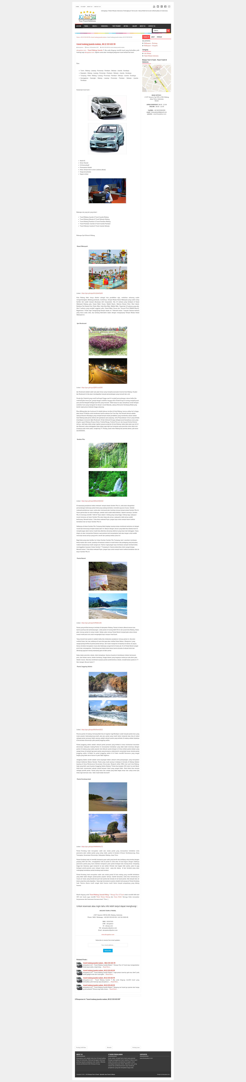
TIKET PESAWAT (116, 26)
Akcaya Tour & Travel (117, 894)
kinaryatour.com (166, 1074)
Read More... (107, 967)
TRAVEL (86, 26)
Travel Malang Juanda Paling (99, 894)
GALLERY (134, 26)
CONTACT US (151, 26)
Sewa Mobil (117, 897)
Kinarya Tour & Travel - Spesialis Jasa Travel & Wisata (101, 1074)
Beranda (109, 1047)
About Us (89, 6)
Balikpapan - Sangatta (151, 45)
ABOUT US (142, 26)
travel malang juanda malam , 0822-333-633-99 (99, 963)
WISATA (94, 26)
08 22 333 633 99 (106, 47)
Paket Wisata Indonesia (151, 56)
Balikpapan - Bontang (150, 43)
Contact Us (97, 6)
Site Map (83, 6)
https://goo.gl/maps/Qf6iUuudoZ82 (92, 387)
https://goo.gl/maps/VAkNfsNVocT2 (92, 846)
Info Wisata (147, 53)
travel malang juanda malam (117, 47)
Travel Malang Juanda (95, 50)
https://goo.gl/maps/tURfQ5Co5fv (92, 623)
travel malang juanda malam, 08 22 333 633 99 (99, 978)
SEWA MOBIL (104, 26)
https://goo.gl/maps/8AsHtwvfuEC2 (92, 729)
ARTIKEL (126, 26)
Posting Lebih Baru (81, 1047)
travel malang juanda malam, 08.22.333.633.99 (99, 970)
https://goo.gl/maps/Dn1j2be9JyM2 (92, 293)
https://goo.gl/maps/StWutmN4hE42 (92, 501)
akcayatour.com (81, 50)
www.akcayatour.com (107, 934)
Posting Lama (136, 1047)
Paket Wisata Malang (103, 897)
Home (77, 6)
